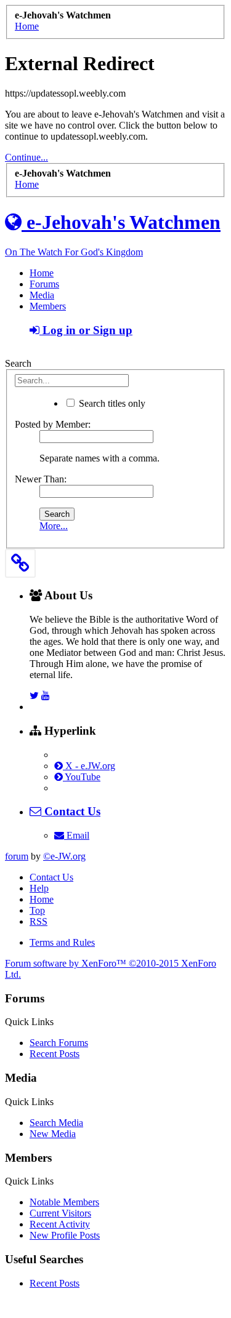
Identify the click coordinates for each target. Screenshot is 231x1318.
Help (39, 888)
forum (16, 856)
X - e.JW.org (89, 766)
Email (76, 835)
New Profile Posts (65, 1235)
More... (53, 526)
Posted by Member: (53, 424)
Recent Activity (60, 1224)
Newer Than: (41, 479)
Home (42, 273)
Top (37, 910)
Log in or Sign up (85, 330)
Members (48, 306)
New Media (53, 1133)
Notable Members (64, 1202)
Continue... (26, 157)
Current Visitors (60, 1213)
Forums (44, 284)
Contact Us (51, 877)
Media (42, 295)
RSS (38, 921)
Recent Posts (54, 1053)
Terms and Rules (62, 942)
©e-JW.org (64, 856)
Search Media (56, 1122)
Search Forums (59, 1042)
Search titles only (110, 403)
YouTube (81, 777)
